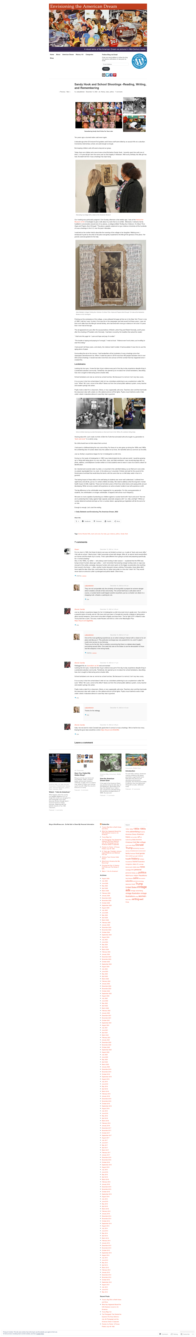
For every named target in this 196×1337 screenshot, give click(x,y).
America (142, 832)
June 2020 (105, 1057)
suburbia (129, 880)
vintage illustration (133, 893)
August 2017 (105, 1138)
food (137, 853)
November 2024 (106, 930)
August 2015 (105, 1196)
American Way (53, 784)
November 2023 (106, 959)
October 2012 (106, 1280)
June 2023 (105, 971)
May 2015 (105, 1204)
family (128, 853)
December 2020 (106, 1042)
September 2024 (107, 935)
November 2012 (106, 1277)
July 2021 (105, 1028)
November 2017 (106, 1130)
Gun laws (104, 534)
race (127, 875)
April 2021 (105, 1033)
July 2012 (105, 1287)
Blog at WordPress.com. (56, 824)
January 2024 (106, 954)
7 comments (118, 92)
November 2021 (106, 1018)
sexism (143, 878)
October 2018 (106, 1103)
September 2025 (107, 905)
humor (135, 861)
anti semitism (134, 837)
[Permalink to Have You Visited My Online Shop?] (85, 761)
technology (141, 881)
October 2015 (106, 1192)
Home (52, 54)
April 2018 (105, 1118)
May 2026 (105, 886)
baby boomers (65, 784)
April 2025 (105, 918)
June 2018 (105, 1113)
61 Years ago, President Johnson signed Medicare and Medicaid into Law (111, 852)
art (99, 92)
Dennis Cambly (80, 609)
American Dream (68, 54)
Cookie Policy (40, 1334)
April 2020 (105, 1062)
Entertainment (61, 786)
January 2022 (106, 1013)
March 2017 (105, 1150)
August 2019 (105, 1079)
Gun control (129, 856)
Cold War (136, 842)
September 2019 (107, 1077)
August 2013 (105, 1255)
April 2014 (105, 1236)
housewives (129, 861)
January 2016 (106, 1184)
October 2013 (106, 1250)
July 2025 (105, 910)
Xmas (127, 902)
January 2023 (106, 984)
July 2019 (105, 1081)
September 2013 (107, 1253)
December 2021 (106, 1015)
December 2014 (106, 1216)
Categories (89, 54)
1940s (131, 829)
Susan (77, 549)
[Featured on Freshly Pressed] (139, 68)
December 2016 (106, 1157)
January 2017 (106, 1155)
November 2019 (106, 1072)
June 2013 (105, 1260)
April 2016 (105, 1177)
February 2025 (106, 922)
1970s (128, 832)
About (58, 54)
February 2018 (106, 1123)
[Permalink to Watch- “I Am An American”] (59, 768)
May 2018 (105, 1116)
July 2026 (105, 881)
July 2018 (105, 1111)
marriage (141, 864)
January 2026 (106, 895)
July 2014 (105, 1228)
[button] (111, 115)
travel (133, 884)
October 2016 (106, 1162)
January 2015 (106, 1214)
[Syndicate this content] (100, 824)
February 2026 (106, 893)
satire (136, 877)
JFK (137, 864)
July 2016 (105, 1170)
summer (135, 881)
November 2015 (106, 1189)
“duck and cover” (80, 439)
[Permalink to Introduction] (136, 760)
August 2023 (105, 966)
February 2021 (106, 1037)
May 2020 (105, 1059)
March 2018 (105, 1121)
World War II (129, 899)
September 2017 (107, 1135)
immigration (129, 864)
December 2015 (106, 1187)
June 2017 (105, 1143)
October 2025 (106, 903)
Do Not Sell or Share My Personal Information (79, 824)
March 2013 (105, 1267)
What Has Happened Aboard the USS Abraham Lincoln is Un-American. (111, 832)
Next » (68, 92)
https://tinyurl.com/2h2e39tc (110, 730)
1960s (143, 828)
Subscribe (105, 824)
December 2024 (106, 927)
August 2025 (105, 908)
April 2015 (105, 1206)
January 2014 (106, 1243)
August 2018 (105, 1108)
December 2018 (106, 1099)
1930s (127, 829)
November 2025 (106, 900)
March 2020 (105, 1064)
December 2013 (106, 1245)
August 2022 (105, 996)
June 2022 (105, 1001)
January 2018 (106, 1125)
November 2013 (106, 1248)
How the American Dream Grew (107, 779)
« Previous (62, 92)
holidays (141, 859)
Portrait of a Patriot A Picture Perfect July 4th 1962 (110, 848)
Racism (131, 875)
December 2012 (106, 1275)
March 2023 (105, 979)
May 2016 (105, 1174)
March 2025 (105, 920)
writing (135, 899)
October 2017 (106, 1133)
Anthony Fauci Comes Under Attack (110, 858)
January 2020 (106, 1067)
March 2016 (105, 1179)
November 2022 (106, 988)
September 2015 (107, 1194)
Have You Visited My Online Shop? (82, 774)
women (142, 896)
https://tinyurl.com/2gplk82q (84, 621)
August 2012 (105, 1285)
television (128, 884)
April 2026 (105, 888)
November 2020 (106, 1045)
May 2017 (105, 1145)
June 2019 (105, 1084)
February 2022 (106, 1010)
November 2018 (106, 1101)
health (128, 858)
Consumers (52, 786)
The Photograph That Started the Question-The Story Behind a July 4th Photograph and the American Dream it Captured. (111, 842)
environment (142, 851)
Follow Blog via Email (109, 54)
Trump (139, 883)
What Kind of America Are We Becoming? (111, 862)
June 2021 (105, 1030)
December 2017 (106, 1128)
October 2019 (106, 1074)
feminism (132, 853)
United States (131, 887)
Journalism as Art (93, 665)
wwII (141, 899)
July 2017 (105, 1140)
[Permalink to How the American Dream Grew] (110, 763)
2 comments (84, 790)
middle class (136, 867)
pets (137, 873)
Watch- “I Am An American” (59, 792)
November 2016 (106, 1160)
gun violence (111, 534)
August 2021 (105, 1025)
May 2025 (105, 915)
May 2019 (105, 1086)
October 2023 (106, 962)
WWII (60, 789)
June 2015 (105, 1201)
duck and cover (95, 534)
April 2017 (105, 1148)
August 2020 (105, 1052)
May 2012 (105, 1292)
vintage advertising (137, 891)
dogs (133, 845)
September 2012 (107, 1282)
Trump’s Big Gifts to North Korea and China (111, 828)
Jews (134, 864)
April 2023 (105, 976)
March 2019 (105, 1091)
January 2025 (106, 925)
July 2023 (105, 969)
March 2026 (105, 891)
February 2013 (106, 1270)
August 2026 (105, 878)
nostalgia (128, 870)
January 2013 (106, 1272)
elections (128, 851)
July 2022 (105, 998)
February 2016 (106, 1182)
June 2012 (105, 1289)
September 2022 (107, 993)
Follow (106, 69)
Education (141, 848)
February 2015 (106, 1211)
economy (136, 848)
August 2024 (105, 937)
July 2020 (105, 1055)
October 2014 (106, 1221)
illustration (141, 862)
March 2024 (105, 949)
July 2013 (105, 1258)
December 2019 (106, 1069)
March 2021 (105, 1035)
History (103, 92)
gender (142, 853)
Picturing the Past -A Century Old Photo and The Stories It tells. (110, 866)
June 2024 (105, 942)
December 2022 (106, 986)
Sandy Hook (124, 534)
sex (140, 878)
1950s (136, 828)
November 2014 (106, 1218)
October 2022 (106, 991)
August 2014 (105, 1226)
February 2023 (106, 981)
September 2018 (107, 1106)
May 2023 (105, 974)
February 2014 (106, 1240)
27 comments (136, 789)
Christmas (129, 842)
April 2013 (105, 1265)
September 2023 (107, 964)
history (135, 858)
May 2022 (105, 1003)
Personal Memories (58, 788)
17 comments (110, 795)
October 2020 (106, 1047)
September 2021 (107, 1023)
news (107, 92)
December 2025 (106, 898)
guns (134, 856)
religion (136, 875)
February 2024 (106, 952)
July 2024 (105, 940)
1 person (83, 576)
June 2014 (105, 1231)
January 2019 (106, 1096)
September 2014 (107, 1223)
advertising (135, 831)
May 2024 (105, 944)
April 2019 (105, 1089)
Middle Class (137, 768)
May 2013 (105, 1262)
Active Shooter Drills (84, 534)
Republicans (143, 875)
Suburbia (55, 789)
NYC (132, 870)
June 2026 (105, 883)
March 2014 (105, 1238)
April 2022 (105, 1006)
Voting (136, 896)
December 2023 (106, 957)
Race (50, 789)
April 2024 (105, 947)
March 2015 (105, 1209)
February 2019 (106, 1094)
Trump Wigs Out (106, 837)
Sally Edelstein (129, 878)
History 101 (80, 54)
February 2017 (106, 1152)
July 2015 (105, 1199)
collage (143, 842)
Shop (52, 58)
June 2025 (105, 913)
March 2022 (105, 1008)
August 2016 (105, 1167)
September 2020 (107, 1050)
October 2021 (106, 1020)
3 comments (59, 810)
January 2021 (106, 1040)
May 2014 (105, 1233)
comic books (128, 845)
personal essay (130, 873)
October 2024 (106, 932)
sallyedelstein (81, 92)
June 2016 (105, 1172)
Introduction (130, 771)
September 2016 (107, 1165)
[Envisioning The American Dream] (98, 28)
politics (112, 92)
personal (137, 869)
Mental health (129, 867)
